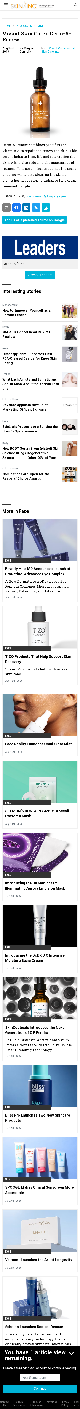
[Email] (6, 207)
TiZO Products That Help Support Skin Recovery (38, 659)
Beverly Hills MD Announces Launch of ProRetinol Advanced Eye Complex (38, 571)
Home (6, 26)
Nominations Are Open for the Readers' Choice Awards (26, 476)
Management (10, 305)
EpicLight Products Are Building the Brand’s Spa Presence (30, 429)
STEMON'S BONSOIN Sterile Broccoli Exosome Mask (37, 813)
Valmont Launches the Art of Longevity (38, 1260)
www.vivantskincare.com (45, 196)
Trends (6, 374)
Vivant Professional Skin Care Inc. (58, 50)
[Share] (16, 207)
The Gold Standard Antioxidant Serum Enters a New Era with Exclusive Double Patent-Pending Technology (38, 1045)
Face (40, 26)
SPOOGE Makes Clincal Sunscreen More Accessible (39, 1190)
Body (5, 443)
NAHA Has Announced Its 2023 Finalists (26, 334)
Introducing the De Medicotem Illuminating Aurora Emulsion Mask (35, 885)
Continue (40, 1389)
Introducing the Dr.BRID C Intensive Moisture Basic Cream (35, 958)
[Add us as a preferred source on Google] (46, 207)
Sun (8, 1179)
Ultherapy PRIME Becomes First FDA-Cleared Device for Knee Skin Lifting (29, 358)
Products (24, 26)
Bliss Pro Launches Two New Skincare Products (37, 1118)
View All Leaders (40, 275)
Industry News (10, 399)
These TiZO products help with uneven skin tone (37, 671)
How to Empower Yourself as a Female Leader (26, 312)
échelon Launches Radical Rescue (34, 1327)
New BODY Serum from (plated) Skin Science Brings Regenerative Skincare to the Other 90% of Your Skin (30, 453)
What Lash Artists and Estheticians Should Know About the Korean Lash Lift (30, 384)
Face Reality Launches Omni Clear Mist (38, 744)
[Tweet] (36, 207)
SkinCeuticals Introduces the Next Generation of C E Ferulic (34, 1030)
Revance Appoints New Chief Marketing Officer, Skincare (25, 407)
